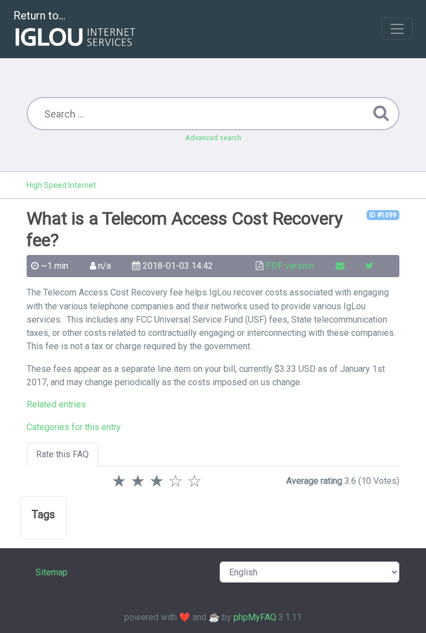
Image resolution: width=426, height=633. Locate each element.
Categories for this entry (74, 427)
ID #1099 (383, 215)
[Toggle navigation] (397, 29)
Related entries (56, 404)
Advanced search (213, 138)
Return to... (39, 15)
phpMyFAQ (255, 617)
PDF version (290, 266)
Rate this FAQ (62, 454)
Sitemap (52, 572)
